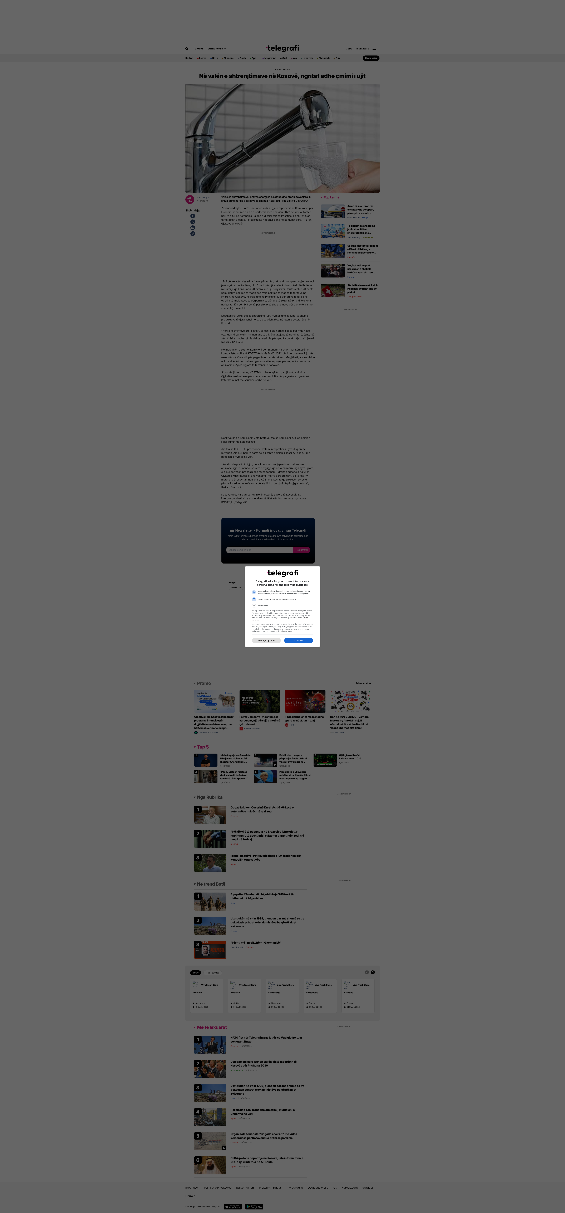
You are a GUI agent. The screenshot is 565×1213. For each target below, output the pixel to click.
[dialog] (282, 606)
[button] (282, 606)
